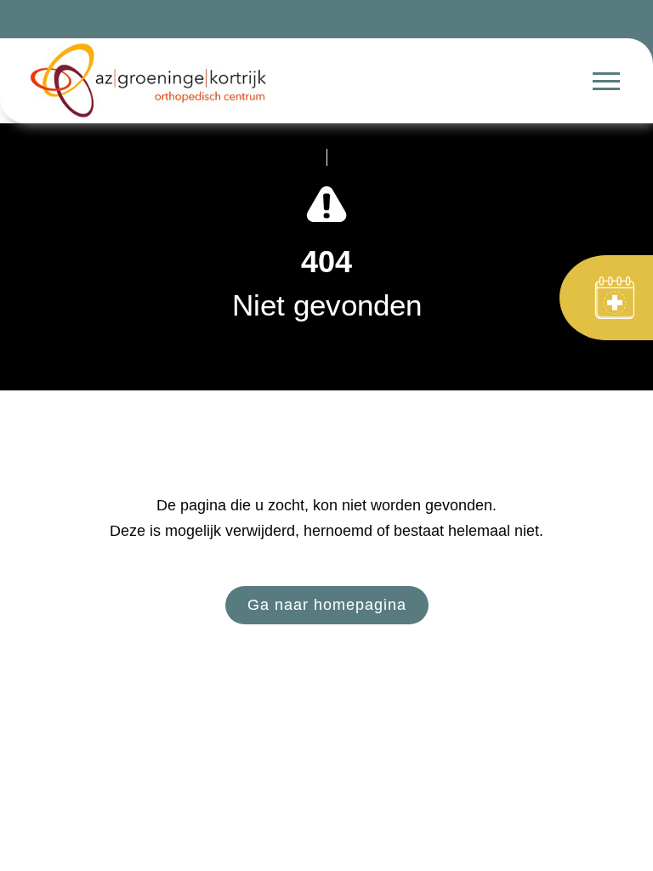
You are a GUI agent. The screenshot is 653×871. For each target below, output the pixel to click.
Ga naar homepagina (326, 604)
